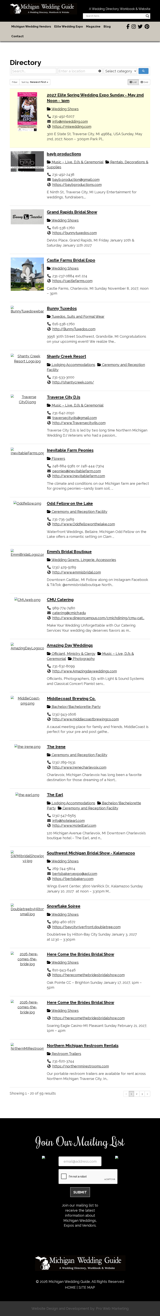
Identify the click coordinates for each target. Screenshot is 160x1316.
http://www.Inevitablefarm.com (78, 476)
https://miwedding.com (71, 126)
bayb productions (64, 154)
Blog (107, 26)
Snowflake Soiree (63, 906)
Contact (17, 36)
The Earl (55, 794)
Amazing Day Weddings (70, 645)
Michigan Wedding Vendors (31, 26)
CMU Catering (60, 599)
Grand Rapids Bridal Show (72, 212)
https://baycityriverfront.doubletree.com (86, 927)
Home (70, 1287)
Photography (83, 659)
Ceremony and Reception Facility (79, 512)
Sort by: (33, 82)
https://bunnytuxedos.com (74, 233)
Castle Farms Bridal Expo (71, 260)
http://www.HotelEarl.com (74, 825)
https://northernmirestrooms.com (80, 1066)
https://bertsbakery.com (72, 879)
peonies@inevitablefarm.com (76, 471)
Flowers (58, 458)
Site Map (87, 1287)
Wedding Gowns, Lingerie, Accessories (83, 560)
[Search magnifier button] (147, 16)
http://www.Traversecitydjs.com (79, 423)
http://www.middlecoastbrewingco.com (85, 719)
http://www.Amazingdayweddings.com (84, 671)
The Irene (56, 746)
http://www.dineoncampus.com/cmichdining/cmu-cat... (98, 618)
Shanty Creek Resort (66, 356)
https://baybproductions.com (77, 185)
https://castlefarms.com (72, 281)
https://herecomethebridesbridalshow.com (88, 975)
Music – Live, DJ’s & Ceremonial (77, 162)
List (134, 82)
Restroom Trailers (66, 1054)
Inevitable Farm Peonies (70, 450)
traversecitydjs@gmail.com (74, 418)
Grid (145, 82)
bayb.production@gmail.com (76, 180)
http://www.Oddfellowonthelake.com (83, 524)
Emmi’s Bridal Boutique (69, 551)
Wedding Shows (65, 109)
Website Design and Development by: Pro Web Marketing (80, 1308)
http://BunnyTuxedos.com (73, 329)
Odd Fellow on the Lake (70, 503)
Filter (14, 82)
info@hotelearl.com (68, 821)
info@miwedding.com (70, 121)
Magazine (93, 26)
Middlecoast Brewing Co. (71, 698)
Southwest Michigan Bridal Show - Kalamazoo (91, 853)
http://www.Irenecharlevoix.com (79, 767)
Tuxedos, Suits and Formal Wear (77, 316)
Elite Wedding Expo (68, 26)
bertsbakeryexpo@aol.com (74, 874)
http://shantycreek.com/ (73, 382)
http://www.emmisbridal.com (76, 572)
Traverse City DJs (63, 397)
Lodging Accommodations (73, 365)
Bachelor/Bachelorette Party (76, 707)
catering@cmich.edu (69, 613)
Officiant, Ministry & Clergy (73, 654)
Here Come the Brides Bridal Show (80, 954)
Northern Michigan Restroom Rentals (82, 1045)
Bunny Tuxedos (62, 308)
